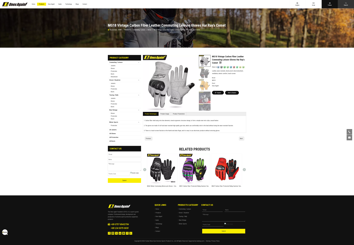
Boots (112, 74)
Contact (85, 4)
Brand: (213, 83)
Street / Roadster (114, 80)
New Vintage (113, 110)
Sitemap (208, 241)
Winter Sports (113, 122)
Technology (68, 4)
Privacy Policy (215, 241)
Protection (114, 71)
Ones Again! (51, 4)
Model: (214, 78)
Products (41, 4)
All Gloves (112, 133)
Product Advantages (151, 114)
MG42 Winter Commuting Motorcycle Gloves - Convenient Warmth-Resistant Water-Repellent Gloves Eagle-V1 (162, 186)
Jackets (113, 66)
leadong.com (200, 241)
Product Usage (164, 114)
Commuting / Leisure (116, 62)
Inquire (219, 93)
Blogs (77, 4)
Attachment (114, 77)
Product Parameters (179, 114)
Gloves (113, 68)
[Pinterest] (127, 233)
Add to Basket (232, 93)
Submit (124, 180)
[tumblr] (130, 233)
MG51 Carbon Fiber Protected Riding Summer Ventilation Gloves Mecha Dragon (194, 186)
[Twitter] (116, 233)
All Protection (113, 137)
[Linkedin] (112, 233)
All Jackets (113, 130)
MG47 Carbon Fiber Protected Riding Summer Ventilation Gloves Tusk (227, 186)
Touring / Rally (113, 95)
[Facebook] (109, 233)
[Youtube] (120, 233)
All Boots (112, 141)
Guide (60, 4)
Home (33, 4)
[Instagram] (123, 233)
